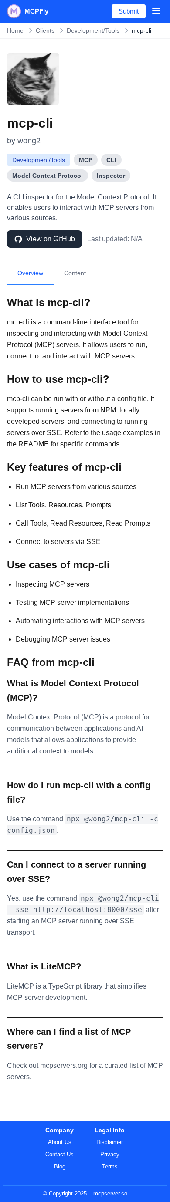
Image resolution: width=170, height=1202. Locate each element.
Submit (129, 11)
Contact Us (59, 1154)
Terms (110, 1166)
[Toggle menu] (156, 11)
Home (15, 30)
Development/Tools (93, 30)
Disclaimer (109, 1142)
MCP (85, 159)
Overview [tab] (30, 273)
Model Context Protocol (47, 175)
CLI (111, 159)
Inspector (111, 175)
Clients (45, 30)
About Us (59, 1142)
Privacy (109, 1154)
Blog (59, 1166)
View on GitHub (50, 239)
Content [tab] (75, 273)
